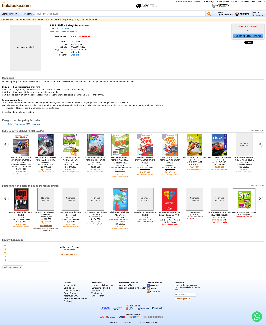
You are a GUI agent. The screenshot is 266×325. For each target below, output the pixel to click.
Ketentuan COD (71, 295)
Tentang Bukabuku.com (102, 285)
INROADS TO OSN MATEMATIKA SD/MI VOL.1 (145, 160)
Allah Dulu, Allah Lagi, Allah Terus (120, 213)
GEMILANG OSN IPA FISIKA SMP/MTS (70, 158)
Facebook (154, 285)
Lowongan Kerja (98, 290)
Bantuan (261, 1)
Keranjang (243, 13)
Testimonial (96, 293)
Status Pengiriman (247, 1)
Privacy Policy (129, 322)
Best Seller (38, 19)
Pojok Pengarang (71, 19)
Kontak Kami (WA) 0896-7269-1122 (186, 1)
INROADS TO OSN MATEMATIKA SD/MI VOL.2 (170, 160)
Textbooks (19, 124)
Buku (10, 124)
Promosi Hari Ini (53, 19)
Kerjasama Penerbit (100, 288)
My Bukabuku (70, 285)
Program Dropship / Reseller (132, 288)
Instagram (155, 291)
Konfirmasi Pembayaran (227, 1)
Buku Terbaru (7, 19)
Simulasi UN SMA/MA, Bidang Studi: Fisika (244, 158)
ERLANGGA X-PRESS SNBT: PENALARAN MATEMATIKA (120, 160)
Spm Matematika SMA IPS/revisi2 (70, 213)
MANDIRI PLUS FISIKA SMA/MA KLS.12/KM (45, 158)
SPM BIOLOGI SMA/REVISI (45, 212)
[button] (70, 254)
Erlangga (75, 54)
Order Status (70, 293)
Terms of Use (113, 322)
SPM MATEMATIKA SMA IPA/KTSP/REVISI (219, 213)
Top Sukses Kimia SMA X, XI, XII (21, 213)
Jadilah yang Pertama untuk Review (63, 31)
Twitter (153, 288)
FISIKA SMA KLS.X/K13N (219, 157)
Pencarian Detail (89, 19)
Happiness (195, 212)
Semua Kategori (9, 13)
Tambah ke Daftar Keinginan (248, 35)
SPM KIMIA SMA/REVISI (95, 212)
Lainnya (36, 124)
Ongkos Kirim (97, 295)
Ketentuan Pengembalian (75, 298)
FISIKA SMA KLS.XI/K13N (194, 157)
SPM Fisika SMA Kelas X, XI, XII (145, 213)
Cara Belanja (208, 1)
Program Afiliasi (126, 285)
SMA (28, 124)
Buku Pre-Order (23, 19)
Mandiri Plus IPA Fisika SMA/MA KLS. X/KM (95, 158)
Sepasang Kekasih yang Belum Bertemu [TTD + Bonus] (170, 215)
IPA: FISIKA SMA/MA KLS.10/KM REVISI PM (21, 158)
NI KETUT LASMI (62, 28)
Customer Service (72, 290)
